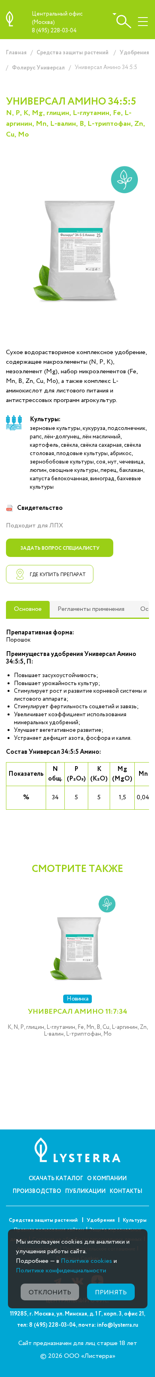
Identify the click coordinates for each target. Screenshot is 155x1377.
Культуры (135, 1220)
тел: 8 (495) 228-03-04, (47, 1325)
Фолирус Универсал (38, 68)
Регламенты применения (91, 609)
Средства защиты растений (73, 53)
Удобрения (134, 53)
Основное (28, 609)
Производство (37, 1191)
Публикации (85, 1191)
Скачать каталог (56, 1179)
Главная (16, 53)
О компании (107, 1179)
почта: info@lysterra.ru (108, 1325)
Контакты (126, 1191)
